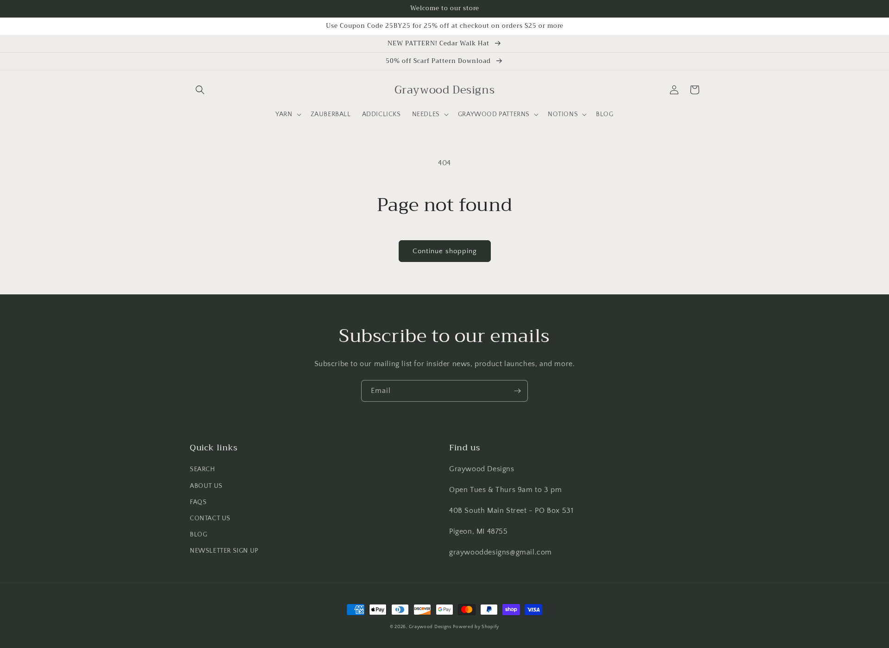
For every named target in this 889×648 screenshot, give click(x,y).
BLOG (198, 534)
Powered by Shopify (476, 626)
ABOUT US (206, 486)
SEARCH (202, 469)
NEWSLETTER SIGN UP (224, 551)
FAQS (198, 502)
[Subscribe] (517, 391)
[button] (200, 90)
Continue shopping (445, 251)
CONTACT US (210, 518)
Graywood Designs (430, 626)
